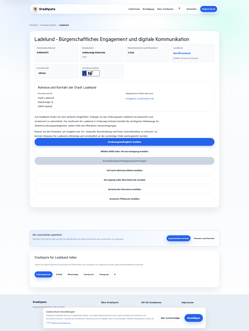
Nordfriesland (181, 53)
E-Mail (59, 274)
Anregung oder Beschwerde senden (125, 179)
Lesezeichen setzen (178, 238)
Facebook (89, 274)
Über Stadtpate (165, 9)
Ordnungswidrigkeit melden (124, 141)
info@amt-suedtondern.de (140, 98)
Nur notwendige (170, 317)
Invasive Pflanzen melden (124, 198)
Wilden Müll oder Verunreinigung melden (124, 151)
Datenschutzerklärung (60, 323)
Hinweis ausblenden (204, 238)
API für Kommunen (151, 302)
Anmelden (191, 9)
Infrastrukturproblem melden (124, 170)
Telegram (104, 274)
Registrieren (208, 9)
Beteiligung (148, 9)
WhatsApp (73, 274)
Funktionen (134, 9)
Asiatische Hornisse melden (124, 189)
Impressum (187, 302)
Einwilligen (193, 317)
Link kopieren (43, 274)
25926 (42, 73)
